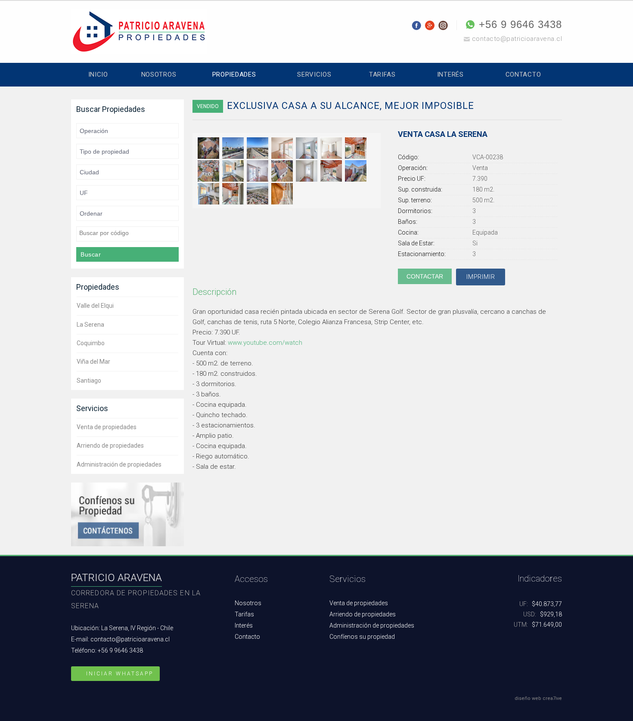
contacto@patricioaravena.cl (517, 39)
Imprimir (480, 277)
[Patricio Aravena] (139, 31)
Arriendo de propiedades (110, 445)
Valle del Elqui (95, 305)
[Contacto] (127, 514)
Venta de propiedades (107, 427)
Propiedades (234, 74)
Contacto (523, 74)
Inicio (98, 74)
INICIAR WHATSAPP (118, 674)
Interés (450, 74)
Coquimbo (91, 343)
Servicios (314, 74)
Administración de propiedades (119, 464)
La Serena (90, 324)
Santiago (89, 380)
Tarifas (382, 74)
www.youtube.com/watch (265, 343)
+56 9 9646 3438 (520, 24)
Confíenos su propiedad (362, 636)
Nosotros (159, 74)
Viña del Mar (93, 361)
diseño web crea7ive (538, 698)
